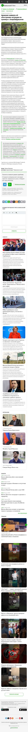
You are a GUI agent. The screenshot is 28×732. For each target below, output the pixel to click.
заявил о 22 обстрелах (20, 60)
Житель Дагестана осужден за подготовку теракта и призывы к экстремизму (12, 510)
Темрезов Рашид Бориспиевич (11, 430)
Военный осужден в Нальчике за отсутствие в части (13, 484)
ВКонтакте (5, 156)
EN (4, 1)
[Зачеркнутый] (12, 212)
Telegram (15, 149)
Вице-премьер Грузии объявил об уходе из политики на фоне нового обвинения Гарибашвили (14, 254)
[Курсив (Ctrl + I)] (6, 212)
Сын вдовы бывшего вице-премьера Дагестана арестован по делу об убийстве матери (12, 502)
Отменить (14, 231)
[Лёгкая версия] (7, 1)
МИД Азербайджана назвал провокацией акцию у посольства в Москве (12, 311)
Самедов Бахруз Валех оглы (10, 467)
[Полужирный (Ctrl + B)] (4, 212)
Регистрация (14, 227)
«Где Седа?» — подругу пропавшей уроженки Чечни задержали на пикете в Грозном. (14, 590)
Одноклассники (13, 156)
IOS (22, 143)
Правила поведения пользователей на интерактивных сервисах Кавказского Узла (14, 723)
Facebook (17, 154)
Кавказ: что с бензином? (8, 9)
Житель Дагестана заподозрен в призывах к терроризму (13, 495)
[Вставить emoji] (16, 212)
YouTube (21, 157)
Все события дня (22, 513)
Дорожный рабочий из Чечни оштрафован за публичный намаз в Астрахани (13, 535)
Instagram (22, 154)
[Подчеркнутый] (9, 212)
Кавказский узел (11, 58)
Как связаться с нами (12, 707)
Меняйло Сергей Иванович (10, 449)
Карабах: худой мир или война (13, 139)
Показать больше (14, 694)
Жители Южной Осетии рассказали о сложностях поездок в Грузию (13, 366)
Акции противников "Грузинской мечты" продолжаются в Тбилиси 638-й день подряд (14, 284)
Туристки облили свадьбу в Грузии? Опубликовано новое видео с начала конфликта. (11, 641)
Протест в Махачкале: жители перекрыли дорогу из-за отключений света (12, 614)
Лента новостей (9, 11)
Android (19, 143)
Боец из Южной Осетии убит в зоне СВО (12, 490)
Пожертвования (23, 707)
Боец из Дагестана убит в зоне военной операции (12, 478)
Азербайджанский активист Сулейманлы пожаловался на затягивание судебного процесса (12, 395)
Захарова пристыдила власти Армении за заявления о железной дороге (13, 341)
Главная (3, 11)
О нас (2, 707)
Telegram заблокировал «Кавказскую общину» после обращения (11, 666)
